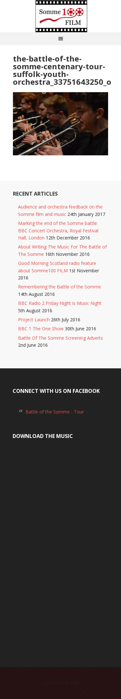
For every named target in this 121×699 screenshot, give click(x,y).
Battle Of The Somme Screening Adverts (60, 338)
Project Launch (34, 319)
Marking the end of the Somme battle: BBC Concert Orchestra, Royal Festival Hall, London (58, 230)
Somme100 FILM (61, 16)
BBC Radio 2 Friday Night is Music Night (60, 303)
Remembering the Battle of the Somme (59, 287)
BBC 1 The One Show (41, 328)
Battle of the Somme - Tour (54, 412)
